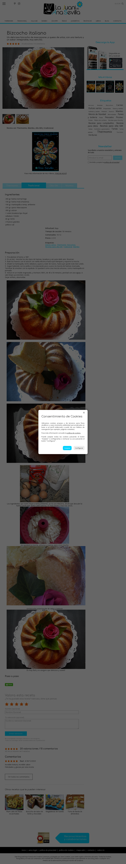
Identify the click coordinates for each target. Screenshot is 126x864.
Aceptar (67, 448)
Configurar (79, 448)
